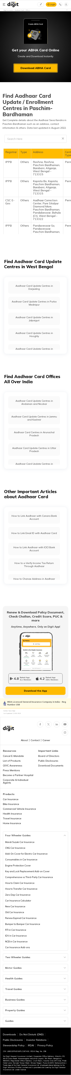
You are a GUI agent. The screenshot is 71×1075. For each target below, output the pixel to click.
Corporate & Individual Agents (15, 781)
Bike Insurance (11, 804)
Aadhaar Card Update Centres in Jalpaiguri (34, 319)
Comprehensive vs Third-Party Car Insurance (29, 877)
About (24, 740)
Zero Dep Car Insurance (18, 894)
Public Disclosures (48, 760)
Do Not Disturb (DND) (31, 1034)
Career (46, 740)
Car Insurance (10, 799)
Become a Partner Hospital (18, 775)
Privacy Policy (45, 1045)
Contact (35, 740)
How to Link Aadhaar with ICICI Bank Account (34, 549)
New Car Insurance (15, 906)
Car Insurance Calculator (18, 900)
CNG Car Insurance (15, 848)
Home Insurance (12, 823)
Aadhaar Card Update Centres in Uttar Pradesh (34, 450)
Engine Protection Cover (18, 865)
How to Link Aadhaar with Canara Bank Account (34, 517)
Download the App (35, 690)
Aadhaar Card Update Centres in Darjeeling (34, 287)
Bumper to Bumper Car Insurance (22, 924)
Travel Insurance (12, 818)
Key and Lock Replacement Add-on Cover (27, 871)
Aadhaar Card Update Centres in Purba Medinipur (34, 303)
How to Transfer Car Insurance (21, 888)
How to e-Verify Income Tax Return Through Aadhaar (34, 565)
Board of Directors (48, 756)
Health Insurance (12, 813)
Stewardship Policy (13, 1045)
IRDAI (31, 1045)
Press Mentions (11, 770)
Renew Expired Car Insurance (21, 918)
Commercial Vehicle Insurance (19, 808)
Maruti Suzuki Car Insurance (19, 842)
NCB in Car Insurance (16, 941)
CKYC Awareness (12, 765)
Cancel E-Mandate (13, 756)
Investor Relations (36, 1039)
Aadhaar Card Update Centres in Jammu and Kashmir (34, 418)
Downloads (9, 1034)
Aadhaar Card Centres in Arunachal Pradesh (34, 434)
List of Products (12, 760)
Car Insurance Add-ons (17, 947)
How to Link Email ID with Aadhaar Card (34, 533)
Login (52, 4)
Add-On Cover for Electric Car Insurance (26, 853)
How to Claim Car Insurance (19, 883)
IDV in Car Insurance (16, 935)
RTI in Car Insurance (15, 929)
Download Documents (50, 765)
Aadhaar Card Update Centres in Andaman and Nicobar (34, 402)
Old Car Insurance (14, 912)
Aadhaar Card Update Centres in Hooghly (34, 335)
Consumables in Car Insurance (21, 859)
